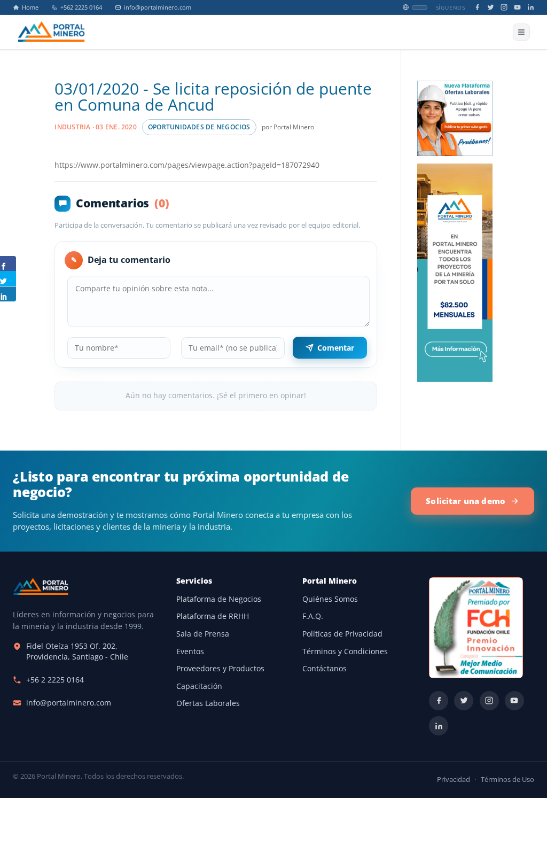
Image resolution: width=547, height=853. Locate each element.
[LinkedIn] (530, 7)
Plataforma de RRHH (212, 616)
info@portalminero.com (157, 7)
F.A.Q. (312, 616)
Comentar (335, 348)
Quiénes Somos (330, 599)
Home (30, 7)
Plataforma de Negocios (218, 599)
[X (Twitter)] (490, 7)
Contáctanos (324, 668)
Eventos (190, 651)
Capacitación (199, 686)
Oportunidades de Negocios (199, 127)
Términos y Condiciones (345, 651)
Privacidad (453, 779)
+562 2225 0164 (81, 7)
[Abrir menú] (521, 32)
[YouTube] (517, 7)
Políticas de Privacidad (342, 634)
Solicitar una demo (465, 500)
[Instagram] (504, 7)
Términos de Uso (507, 779)
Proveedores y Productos (220, 668)
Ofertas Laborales (208, 703)
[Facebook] (477, 7)
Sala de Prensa (202, 634)
